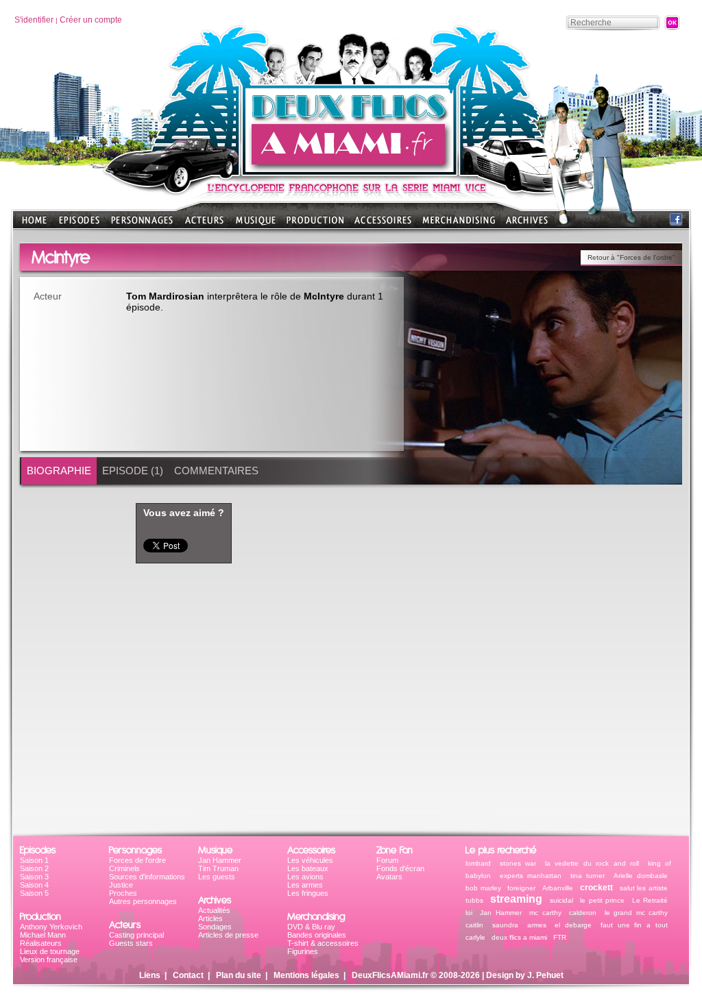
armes (536, 925)
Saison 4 (34, 885)
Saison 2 (34, 868)
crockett (596, 887)
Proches (123, 893)
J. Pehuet (545, 975)
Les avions (305, 877)
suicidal (561, 900)
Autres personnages (143, 901)
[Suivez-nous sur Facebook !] (676, 222)
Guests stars (131, 943)
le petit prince (602, 900)
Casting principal (136, 935)
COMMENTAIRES (216, 470)
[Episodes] (79, 224)
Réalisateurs (41, 943)
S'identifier (33, 20)
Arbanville (557, 888)
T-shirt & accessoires (323, 943)
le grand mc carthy (636, 912)
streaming (516, 899)
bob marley (483, 888)
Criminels (124, 868)
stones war (518, 863)
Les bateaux (307, 868)
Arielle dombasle (641, 875)
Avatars (389, 877)
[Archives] (527, 224)
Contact (188, 975)
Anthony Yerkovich (51, 927)
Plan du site (238, 975)
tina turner (587, 875)
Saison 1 (34, 860)
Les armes (305, 885)
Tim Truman (218, 868)
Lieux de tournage (50, 951)
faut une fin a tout (634, 925)
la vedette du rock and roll (592, 863)
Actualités (214, 910)
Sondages (215, 927)
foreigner (521, 888)
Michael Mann (43, 935)
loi (468, 912)
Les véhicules (310, 860)
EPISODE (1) (132, 470)
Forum (387, 860)
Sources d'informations (147, 877)
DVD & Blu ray (311, 927)
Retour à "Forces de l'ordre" (631, 257)
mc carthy (545, 912)
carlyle (475, 937)
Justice (121, 885)
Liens (149, 975)
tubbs (474, 900)
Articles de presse (228, 935)
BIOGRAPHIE (59, 470)
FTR (559, 937)
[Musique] (256, 224)
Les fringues (307, 893)
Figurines (302, 951)
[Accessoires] (382, 224)
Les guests (216, 877)
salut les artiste (644, 888)
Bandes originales (316, 935)
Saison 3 (34, 877)
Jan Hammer (219, 860)
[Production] (315, 224)
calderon (582, 912)
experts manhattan (531, 875)
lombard (478, 863)
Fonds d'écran (400, 868)
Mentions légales (306, 975)
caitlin (474, 925)
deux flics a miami (519, 937)
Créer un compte (91, 20)
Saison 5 (34, 893)
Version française (48, 959)
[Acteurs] (204, 224)
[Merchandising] (458, 224)
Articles (210, 918)
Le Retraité (650, 900)
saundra (505, 925)
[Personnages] (142, 224)
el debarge (573, 925)
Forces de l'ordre (137, 860)
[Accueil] (351, 172)
